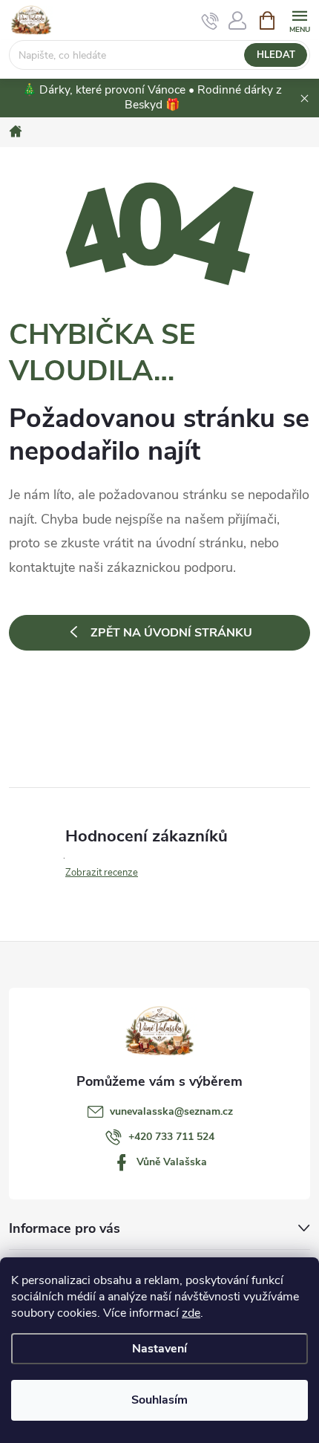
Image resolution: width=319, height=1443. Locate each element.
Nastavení (159, 1349)
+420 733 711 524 (171, 1137)
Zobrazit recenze (101, 872)
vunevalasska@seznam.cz (171, 1111)
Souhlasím (159, 1400)
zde (191, 1313)
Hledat (276, 55)
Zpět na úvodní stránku (171, 633)
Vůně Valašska (172, 1162)
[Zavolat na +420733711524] (210, 20)
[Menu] (299, 19)
